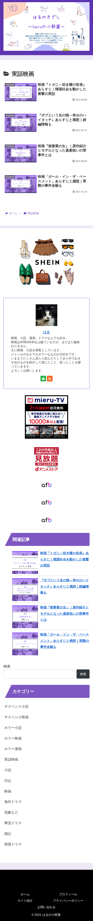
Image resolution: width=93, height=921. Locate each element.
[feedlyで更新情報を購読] (43, 378)
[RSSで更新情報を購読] (50, 378)
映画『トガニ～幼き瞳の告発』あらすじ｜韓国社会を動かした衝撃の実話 (64, 559)
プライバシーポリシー (68, 900)
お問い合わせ (46, 907)
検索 (6, 666)
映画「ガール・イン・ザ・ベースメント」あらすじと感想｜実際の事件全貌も (64, 641)
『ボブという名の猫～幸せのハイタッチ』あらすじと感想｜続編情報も (64, 586)
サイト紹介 (25, 900)
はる (46, 332)
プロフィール (68, 894)
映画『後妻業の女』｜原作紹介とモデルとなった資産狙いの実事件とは (64, 613)
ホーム (25, 894)
